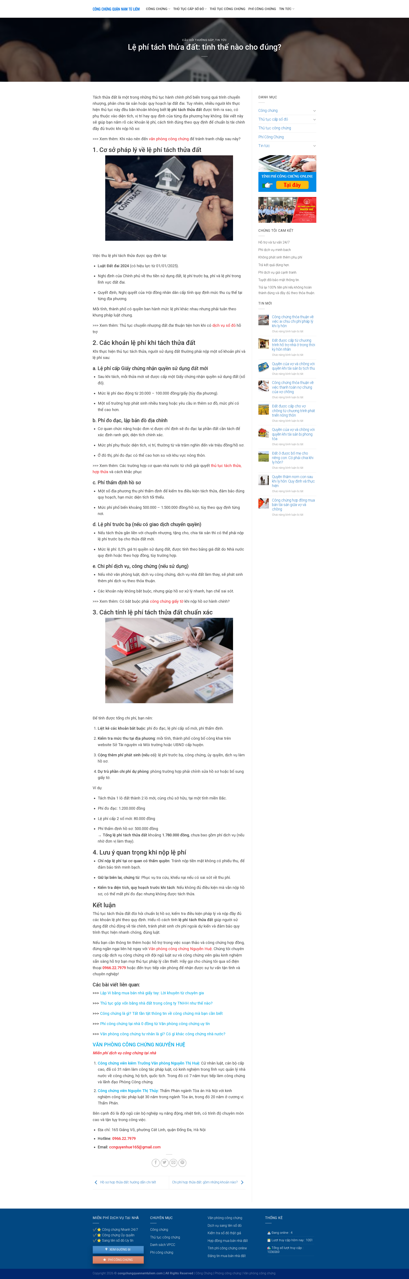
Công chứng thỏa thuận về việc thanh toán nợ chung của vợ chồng (293, 387)
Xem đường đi (119, 1249)
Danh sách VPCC (162, 1245)
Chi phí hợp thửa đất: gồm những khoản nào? (205, 1182)
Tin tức (285, 9)
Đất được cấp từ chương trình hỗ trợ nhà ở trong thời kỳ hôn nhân (293, 344)
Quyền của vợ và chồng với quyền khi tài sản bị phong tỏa (293, 434)
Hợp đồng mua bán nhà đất (228, 1241)
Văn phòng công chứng (225, 1218)
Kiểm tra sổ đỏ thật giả (224, 1233)
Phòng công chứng (228, 1273)
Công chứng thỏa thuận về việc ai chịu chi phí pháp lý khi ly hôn (293, 321)
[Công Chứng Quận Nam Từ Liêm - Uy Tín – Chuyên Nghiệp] (116, 9)
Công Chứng (204, 1273)
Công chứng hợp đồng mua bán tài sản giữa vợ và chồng (293, 504)
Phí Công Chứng (262, 9)
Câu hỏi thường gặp (198, 40)
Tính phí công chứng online (227, 1248)
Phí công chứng (120, 1259)
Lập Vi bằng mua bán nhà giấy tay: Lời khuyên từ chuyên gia (151, 993)
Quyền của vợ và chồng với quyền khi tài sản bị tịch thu (293, 366)
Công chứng (156, 9)
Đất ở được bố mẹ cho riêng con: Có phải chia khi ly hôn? (292, 457)
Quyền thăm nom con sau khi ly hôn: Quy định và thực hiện (293, 481)
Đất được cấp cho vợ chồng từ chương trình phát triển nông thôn (293, 410)
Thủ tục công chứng (227, 9)
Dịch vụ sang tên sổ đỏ (225, 1226)
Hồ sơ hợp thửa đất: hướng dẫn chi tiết (127, 1182)
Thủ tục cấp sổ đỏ (188, 9)
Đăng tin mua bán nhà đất (227, 1256)
